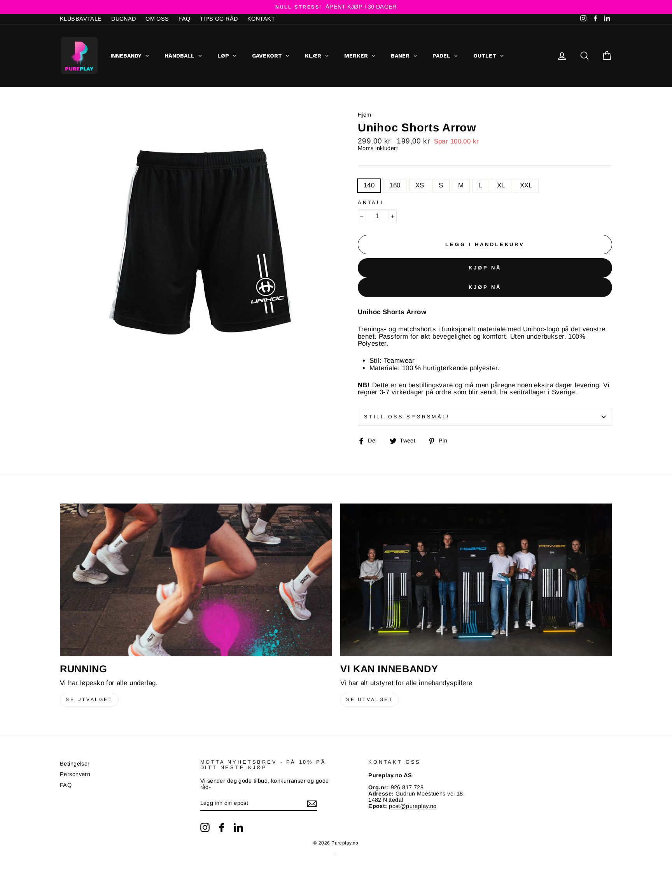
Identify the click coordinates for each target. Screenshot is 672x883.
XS (419, 185)
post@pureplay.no (413, 806)
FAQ (184, 19)
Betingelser (75, 764)
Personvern (75, 774)
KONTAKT (261, 19)
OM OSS (157, 19)
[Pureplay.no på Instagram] (205, 827)
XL (501, 185)
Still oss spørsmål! (407, 417)
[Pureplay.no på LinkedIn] (238, 827)
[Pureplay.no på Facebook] (221, 827)
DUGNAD (123, 19)
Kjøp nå (485, 268)
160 (394, 185)
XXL (526, 185)
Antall (371, 202)
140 (369, 185)
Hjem (364, 115)
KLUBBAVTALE (81, 19)
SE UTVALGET (89, 699)
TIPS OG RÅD (219, 19)
